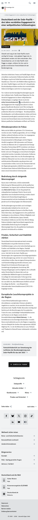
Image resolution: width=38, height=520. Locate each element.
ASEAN (20, 166)
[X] (19, 416)
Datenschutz (5, 506)
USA (22, 220)
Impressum (4, 503)
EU (26, 315)
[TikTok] (32, 416)
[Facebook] (7, 416)
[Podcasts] (26, 422)
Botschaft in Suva (10, 190)
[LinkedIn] (13, 422)
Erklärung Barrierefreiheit (8, 511)
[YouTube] (19, 422)
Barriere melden (6, 509)
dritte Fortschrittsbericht (9, 102)
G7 (18, 145)
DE (2, 3)
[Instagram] (26, 416)
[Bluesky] (13, 416)
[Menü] (34, 3)
